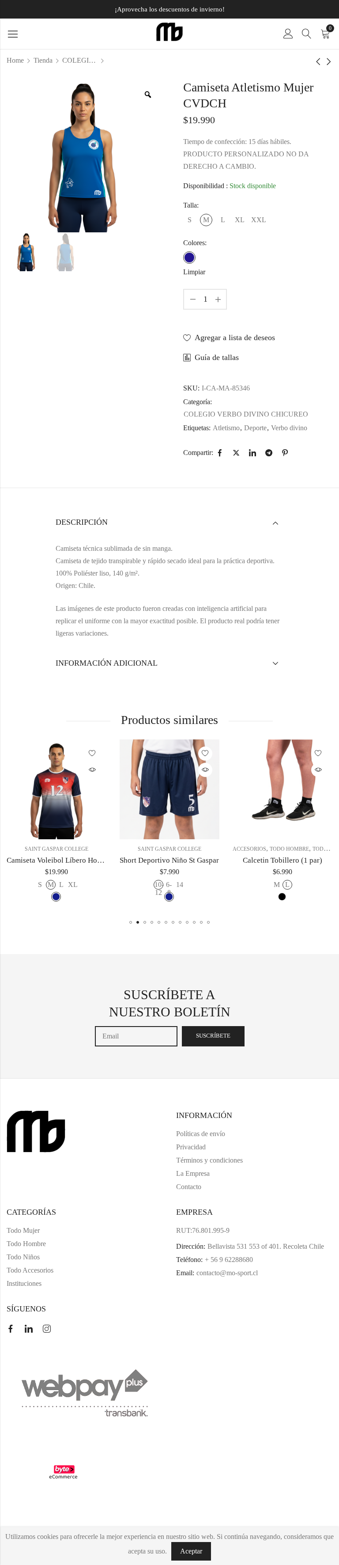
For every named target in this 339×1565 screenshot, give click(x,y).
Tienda (43, 60)
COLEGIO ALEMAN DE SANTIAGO (283, 849)
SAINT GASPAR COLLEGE (58, 849)
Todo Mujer (218, 849)
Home (15, 60)
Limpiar (194, 272)
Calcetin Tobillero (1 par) (171, 860)
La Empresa (193, 1173)
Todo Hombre (177, 849)
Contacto (188, 1186)
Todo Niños (23, 1257)
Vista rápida (94, 770)
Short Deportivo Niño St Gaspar (58, 860)
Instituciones (24, 1283)
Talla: (191, 205)
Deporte (255, 428)
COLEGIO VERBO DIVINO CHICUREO (80, 60)
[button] (130, 922)
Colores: (195, 242)
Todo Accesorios (30, 1270)
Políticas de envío (200, 1133)
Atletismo (226, 428)
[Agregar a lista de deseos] (94, 754)
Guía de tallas (217, 357)
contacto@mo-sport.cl (227, 1273)
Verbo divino (289, 428)
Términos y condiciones (209, 1160)
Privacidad (191, 1147)
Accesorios (137, 849)
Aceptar (191, 1551)
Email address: (136, 1036)
